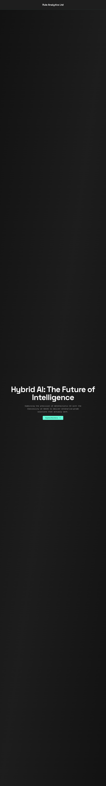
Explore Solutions (51, 418)
